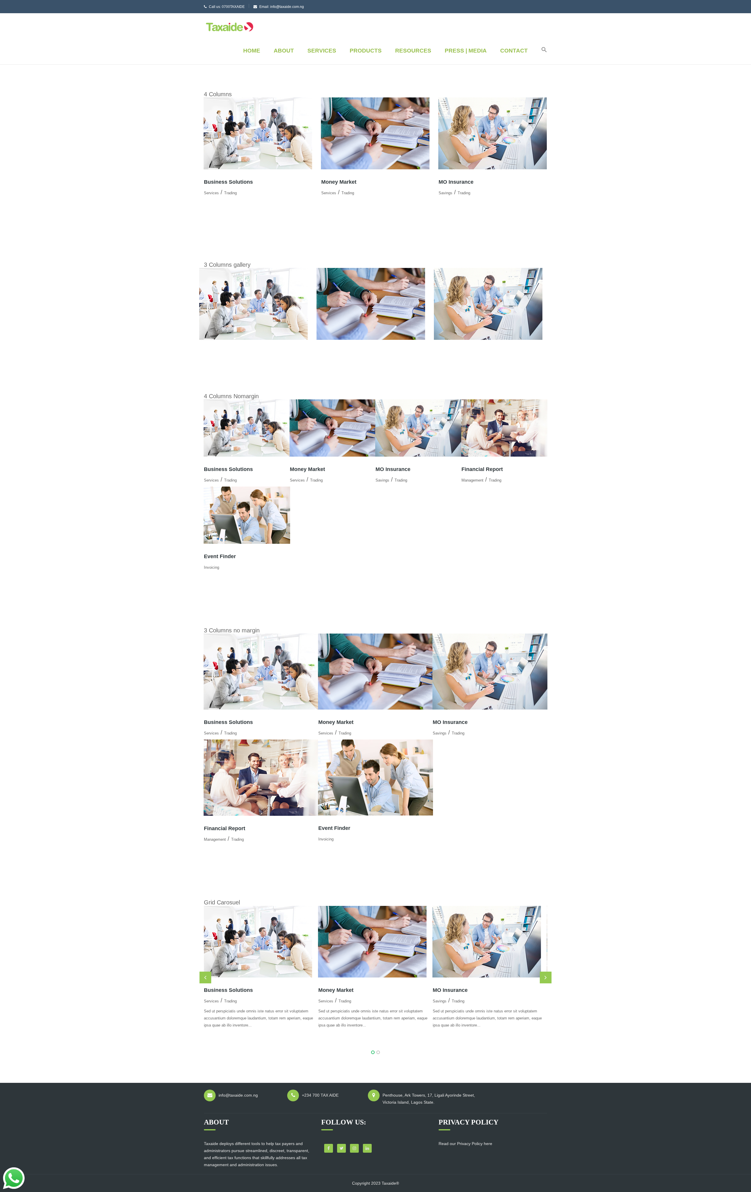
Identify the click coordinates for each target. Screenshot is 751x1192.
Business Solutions (228, 182)
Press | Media (466, 51)
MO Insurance (456, 182)
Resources (413, 51)
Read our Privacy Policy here (465, 1143)
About (284, 51)
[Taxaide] (229, 26)
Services (321, 51)
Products (366, 51)
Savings (445, 193)
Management (472, 480)
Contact (514, 51)
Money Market (338, 182)
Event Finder (220, 556)
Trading (230, 193)
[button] (541, 50)
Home (251, 51)
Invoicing (211, 567)
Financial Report (482, 469)
